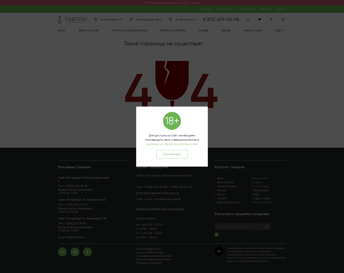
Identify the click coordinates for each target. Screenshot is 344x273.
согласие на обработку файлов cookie (172, 144)
